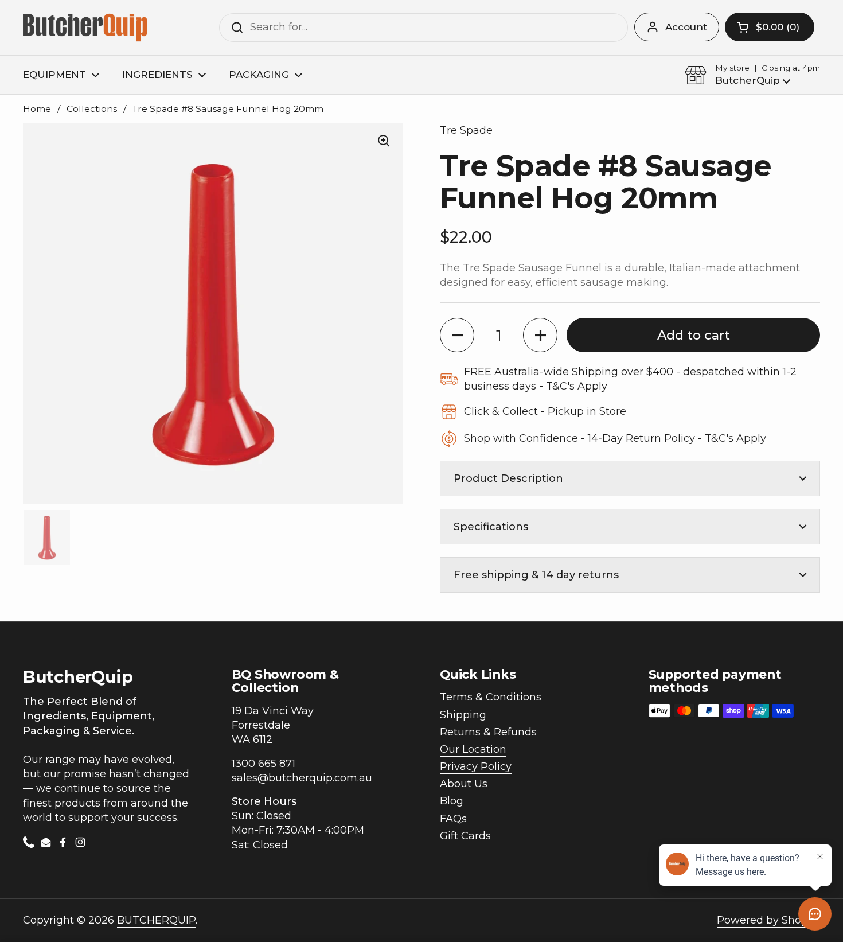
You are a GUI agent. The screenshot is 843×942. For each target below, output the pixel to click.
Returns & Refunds (488, 732)
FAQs (453, 818)
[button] (769, 27)
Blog (451, 801)
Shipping (463, 715)
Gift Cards (465, 836)
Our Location (473, 749)
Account (686, 27)
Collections (92, 108)
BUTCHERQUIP (156, 920)
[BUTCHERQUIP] (86, 27)
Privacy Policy (476, 766)
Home (37, 108)
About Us (463, 783)
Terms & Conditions (490, 697)
